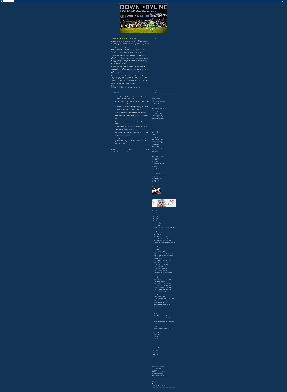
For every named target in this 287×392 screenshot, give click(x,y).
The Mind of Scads (156, 173)
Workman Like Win (158, 310)
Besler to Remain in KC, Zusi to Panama (163, 287)
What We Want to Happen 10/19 (161, 270)
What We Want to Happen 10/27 (161, 236)
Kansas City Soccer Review (158, 137)
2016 (154, 214)
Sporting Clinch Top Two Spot (160, 268)
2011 (154, 352)
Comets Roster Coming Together (161, 319)
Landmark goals (155, 103)
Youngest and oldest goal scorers (159, 116)
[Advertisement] (158, 64)
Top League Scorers (156, 111)
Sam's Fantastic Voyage (157, 148)
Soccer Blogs (155, 149)
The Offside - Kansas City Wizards (159, 175)
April (155, 342)
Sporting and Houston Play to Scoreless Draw (164, 298)
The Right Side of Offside (157, 178)
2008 (154, 358)
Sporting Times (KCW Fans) (158, 156)
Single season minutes (157, 110)
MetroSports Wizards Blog (157, 141)
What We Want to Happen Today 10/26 (162, 240)
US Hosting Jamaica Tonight (160, 291)
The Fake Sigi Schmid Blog (158, 163)
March (155, 344)
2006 (154, 362)
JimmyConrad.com (156, 136)
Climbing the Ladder (156, 132)
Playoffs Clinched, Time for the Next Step (163, 272)
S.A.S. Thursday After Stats (160, 251)
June (155, 338)
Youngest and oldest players (158, 118)
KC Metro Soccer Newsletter (158, 139)
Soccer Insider (155, 153)
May (155, 340)
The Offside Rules (156, 176)
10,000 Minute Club (156, 98)
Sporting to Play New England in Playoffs (163, 232)
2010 (154, 354)
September (156, 332)
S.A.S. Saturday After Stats (160, 266)
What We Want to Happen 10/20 (161, 262)
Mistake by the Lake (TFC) (157, 142)
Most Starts (154, 106)
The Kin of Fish (155, 171)
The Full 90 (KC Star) (156, 168)
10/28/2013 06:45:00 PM (121, 143)
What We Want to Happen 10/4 (160, 315)
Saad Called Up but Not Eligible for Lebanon (163, 317)
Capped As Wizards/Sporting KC (159, 100)
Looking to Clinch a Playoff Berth (161, 302)
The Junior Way (155, 170)
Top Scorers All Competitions (158, 113)
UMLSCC (154, 181)
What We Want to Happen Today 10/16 (162, 279)
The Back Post (155, 159)
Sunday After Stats (158, 234)
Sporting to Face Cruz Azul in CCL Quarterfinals (164, 246)
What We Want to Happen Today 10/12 (162, 289)
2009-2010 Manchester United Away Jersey (161, 371)
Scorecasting (154, 370)
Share (112, 85)
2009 (154, 356)
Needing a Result (158, 258)
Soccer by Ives (155, 151)
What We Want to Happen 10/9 (160, 300)
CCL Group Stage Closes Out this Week (163, 260)
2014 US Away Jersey (156, 368)
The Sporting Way (155, 180)
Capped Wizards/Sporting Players (159, 101)
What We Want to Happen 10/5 (160, 312)
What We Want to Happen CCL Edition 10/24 (163, 253)
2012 (154, 350)
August (156, 334)
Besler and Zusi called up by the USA (162, 304)
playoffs (130, 87)
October (156, 225)
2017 (154, 212)
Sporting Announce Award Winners (161, 264)
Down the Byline (154, 92)
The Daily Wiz (155, 161)
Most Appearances (156, 105)
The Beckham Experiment (157, 373)
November (156, 223)
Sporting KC (137, 87)
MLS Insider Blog (155, 144)
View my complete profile (158, 385)
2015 (154, 216)
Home (130, 149)
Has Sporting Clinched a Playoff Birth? (162, 285)
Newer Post (113, 149)
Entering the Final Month (159, 313)
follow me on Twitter (171, 125)
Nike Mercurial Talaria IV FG (158, 375)
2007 (154, 360)
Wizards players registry (157, 115)
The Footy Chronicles (156, 165)
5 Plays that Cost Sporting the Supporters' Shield (164, 231)
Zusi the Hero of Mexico (159, 281)
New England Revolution (121, 87)
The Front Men (155, 166)
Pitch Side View (155, 146)
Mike (154, 383)
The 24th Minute (155, 158)
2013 (154, 220)
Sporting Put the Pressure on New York (162, 238)
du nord (153, 134)
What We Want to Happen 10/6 (160, 308)
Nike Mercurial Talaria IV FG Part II (159, 377)
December (156, 222)
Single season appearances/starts (159, 108)
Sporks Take (154, 154)
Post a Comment (115, 147)
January (156, 347)
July (155, 336)
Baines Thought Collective (157, 131)
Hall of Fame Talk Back (159, 274)
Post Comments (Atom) (122, 151)
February (156, 345)
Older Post (147, 149)
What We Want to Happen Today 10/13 (162, 283)
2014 (154, 218)
